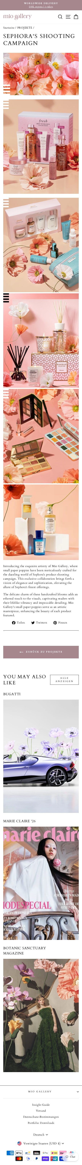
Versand (41, 1111)
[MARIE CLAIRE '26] (41, 883)
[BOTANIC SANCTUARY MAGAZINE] (41, 1015)
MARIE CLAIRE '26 (19, 821)
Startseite (8, 28)
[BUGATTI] (41, 756)
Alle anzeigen (64, 680)
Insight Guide (41, 1105)
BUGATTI (12, 694)
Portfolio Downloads (41, 1123)
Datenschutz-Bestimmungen (41, 1117)
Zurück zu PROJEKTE (44, 651)
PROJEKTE (24, 28)
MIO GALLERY (40, 1091)
